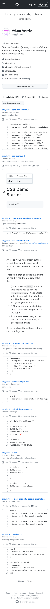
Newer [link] (21, 581)
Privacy (15, 593)
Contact (21, 595)
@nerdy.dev (10, 71)
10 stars (35, 462)
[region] (25, 136)
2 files (6, 166)
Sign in (32, 4)
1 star (35, 353)
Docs (14, 595)
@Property (15, 224)
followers (11, 78)
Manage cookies (32, 595)
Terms (8, 593)
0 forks (14, 119)
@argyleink (10, 63)
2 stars (35, 391)
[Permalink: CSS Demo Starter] (5, 192)
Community (40, 593)
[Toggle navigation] (3, 4)
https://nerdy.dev (13, 59)
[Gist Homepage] (17, 4)
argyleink (6, 109)
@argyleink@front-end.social (18, 67)
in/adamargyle (11, 75)
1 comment (24, 462)
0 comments (25, 119)
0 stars (35, 119)
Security (23, 593)
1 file (6, 119)
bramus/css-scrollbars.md (38, 243)
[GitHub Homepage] (17, 602)
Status (31, 593)
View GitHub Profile (25, 86)
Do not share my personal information (25, 598)
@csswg (25, 47)
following (24, 78)
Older (29, 581)
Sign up (43, 4)
